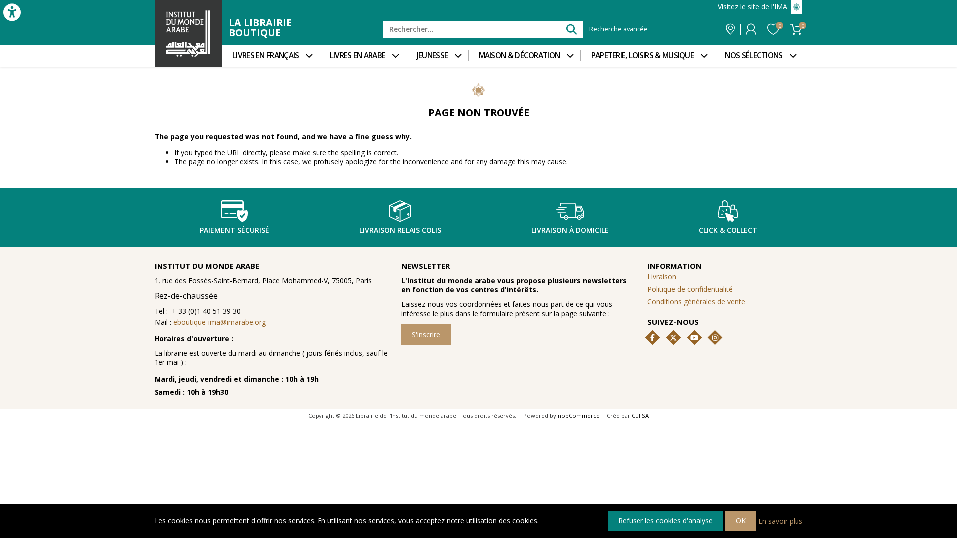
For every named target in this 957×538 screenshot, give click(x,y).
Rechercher (571, 29)
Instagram (715, 338)
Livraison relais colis (400, 230)
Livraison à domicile (570, 230)
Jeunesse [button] (432, 55)
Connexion (751, 29)
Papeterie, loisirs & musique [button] (642, 55)
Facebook (653, 338)
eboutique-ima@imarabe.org (219, 322)
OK (741, 520)
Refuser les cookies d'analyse (665, 520)
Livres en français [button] (265, 55)
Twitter (673, 338)
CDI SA (640, 415)
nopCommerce (579, 415)
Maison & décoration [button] (519, 55)
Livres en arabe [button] (358, 55)
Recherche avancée (618, 29)
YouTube (694, 338)
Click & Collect (728, 230)
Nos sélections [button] (753, 55)
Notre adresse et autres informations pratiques (730, 29)
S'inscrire (426, 334)
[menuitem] (270, 56)
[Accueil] (188, 33)
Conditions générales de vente (696, 301)
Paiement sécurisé (234, 230)
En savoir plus (780, 520)
